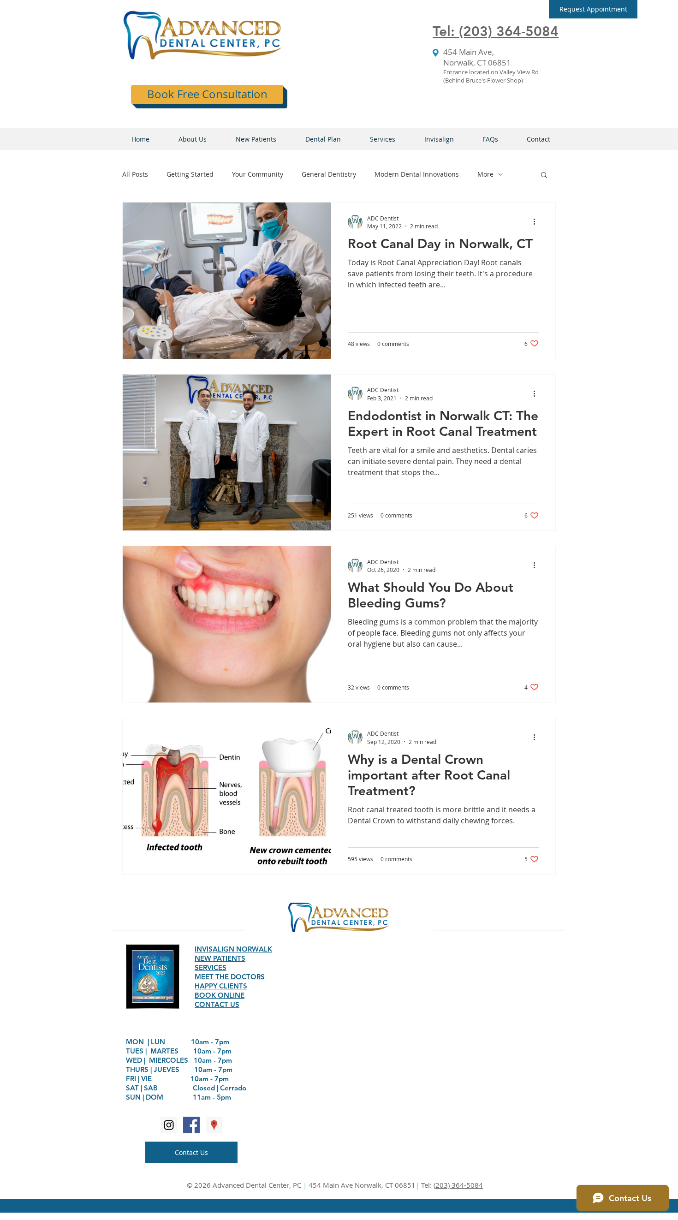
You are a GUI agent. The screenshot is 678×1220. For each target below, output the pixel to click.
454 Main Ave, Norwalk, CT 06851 (477, 57)
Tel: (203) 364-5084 (496, 31)
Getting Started (190, 174)
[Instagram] (169, 1125)
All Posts (135, 174)
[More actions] (537, 221)
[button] (593, 9)
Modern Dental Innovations (417, 174)
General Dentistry (329, 174)
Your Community (257, 174)
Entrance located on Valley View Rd (491, 72)
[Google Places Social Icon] (214, 1125)
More (485, 174)
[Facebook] (191, 1125)
